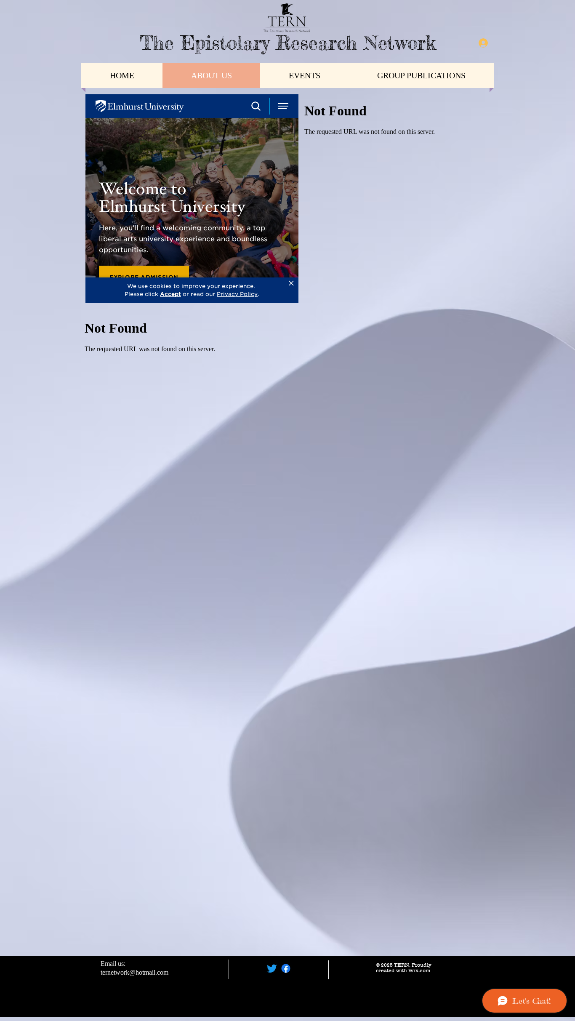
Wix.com (419, 970)
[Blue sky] (272, 968)
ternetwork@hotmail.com (134, 972)
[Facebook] (286, 968)
